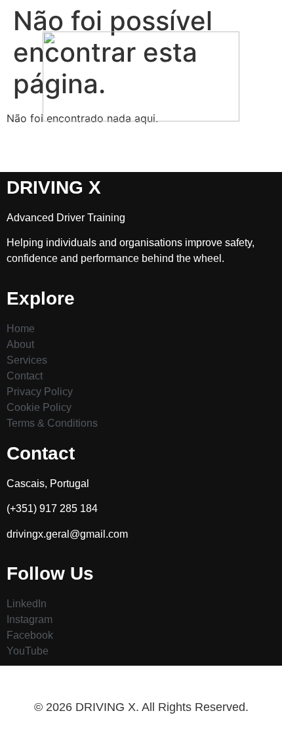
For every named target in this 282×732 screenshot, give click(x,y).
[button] (141, 146)
